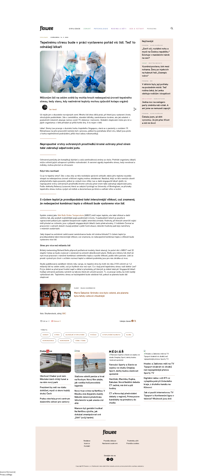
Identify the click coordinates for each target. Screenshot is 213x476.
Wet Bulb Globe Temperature (71, 215)
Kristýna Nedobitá (155, 63)
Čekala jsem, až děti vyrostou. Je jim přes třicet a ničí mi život (155, 119)
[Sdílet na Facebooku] (132, 321)
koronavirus (48, 341)
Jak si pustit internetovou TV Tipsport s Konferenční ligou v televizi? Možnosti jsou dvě (159, 395)
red (151, 81)
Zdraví (144, 63)
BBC (64, 313)
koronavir (64, 341)
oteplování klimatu (111, 335)
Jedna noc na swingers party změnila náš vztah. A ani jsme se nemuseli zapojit (156, 105)
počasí (93, 335)
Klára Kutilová (159, 99)
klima (128, 335)
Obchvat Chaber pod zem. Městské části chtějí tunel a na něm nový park (54, 379)
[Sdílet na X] (135, 321)
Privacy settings (6, 474)
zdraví (45, 335)
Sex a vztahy (147, 99)
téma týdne (80, 341)
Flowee (47, 28)
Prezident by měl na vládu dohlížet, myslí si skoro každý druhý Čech (55, 390)
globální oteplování (75, 335)
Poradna (145, 45)
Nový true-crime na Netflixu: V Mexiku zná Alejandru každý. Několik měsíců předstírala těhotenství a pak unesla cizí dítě (90, 397)
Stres (57, 335)
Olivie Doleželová (156, 45)
